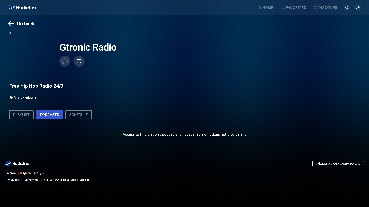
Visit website (25, 97)
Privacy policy (13, 180)
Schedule (78, 115)
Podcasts (49, 115)
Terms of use (47, 180)
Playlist (21, 115)
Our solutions (62, 180)
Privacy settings (30, 180)
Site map (84, 180)
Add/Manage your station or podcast (338, 163)
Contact (74, 180)
